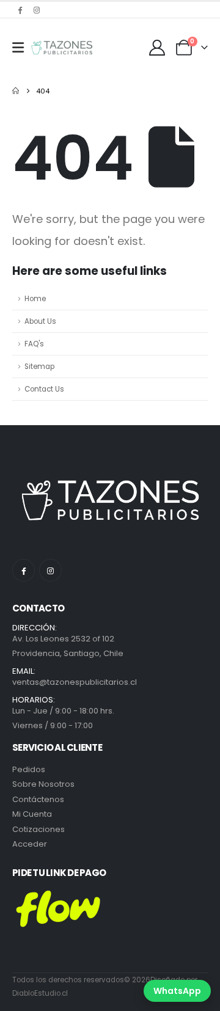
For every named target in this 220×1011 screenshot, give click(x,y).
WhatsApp (177, 991)
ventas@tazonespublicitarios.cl (74, 682)
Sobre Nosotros (43, 784)
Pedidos (28, 769)
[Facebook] (20, 10)
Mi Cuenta (32, 814)
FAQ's (34, 344)
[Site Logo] (61, 47)
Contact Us (44, 389)
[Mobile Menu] (18, 47)
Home (35, 299)
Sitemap (39, 366)
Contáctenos (38, 799)
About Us (40, 321)
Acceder (29, 844)
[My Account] (157, 48)
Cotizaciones (38, 829)
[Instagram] (37, 10)
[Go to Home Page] (15, 91)
